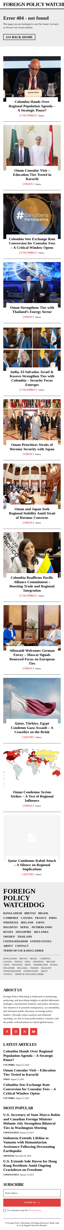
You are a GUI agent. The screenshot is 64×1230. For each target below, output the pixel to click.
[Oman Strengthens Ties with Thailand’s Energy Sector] (32, 285)
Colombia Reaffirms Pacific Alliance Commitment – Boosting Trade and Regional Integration (32, 584)
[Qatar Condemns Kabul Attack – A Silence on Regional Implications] (32, 838)
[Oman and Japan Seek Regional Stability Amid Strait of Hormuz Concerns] (32, 486)
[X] (24, 1031)
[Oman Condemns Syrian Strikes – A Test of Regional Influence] (32, 769)
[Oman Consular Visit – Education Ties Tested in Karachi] (32, 147)
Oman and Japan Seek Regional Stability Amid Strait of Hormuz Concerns (32, 513)
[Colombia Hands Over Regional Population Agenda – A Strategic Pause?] (32, 79)
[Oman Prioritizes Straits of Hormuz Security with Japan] (32, 422)
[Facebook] (7, 1031)
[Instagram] (15, 1031)
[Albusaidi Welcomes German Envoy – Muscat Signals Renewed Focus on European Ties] (32, 628)
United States (11, 1132)
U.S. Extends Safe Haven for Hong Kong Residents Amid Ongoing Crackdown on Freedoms (30, 1165)
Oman (28, 184)
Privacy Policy (34, 1210)
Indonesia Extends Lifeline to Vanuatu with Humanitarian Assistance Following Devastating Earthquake (29, 1144)
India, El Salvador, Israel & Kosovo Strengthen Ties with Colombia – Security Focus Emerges (32, 378)
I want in (30, 1202)
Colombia (28, 115)
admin (41, 115)
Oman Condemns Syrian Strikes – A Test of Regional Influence (32, 796)
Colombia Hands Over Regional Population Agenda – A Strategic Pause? (32, 106)
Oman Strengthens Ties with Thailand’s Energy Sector (32, 309)
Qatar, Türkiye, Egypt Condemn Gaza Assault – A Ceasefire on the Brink (32, 727)
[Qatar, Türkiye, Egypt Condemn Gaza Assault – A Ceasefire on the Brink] (32, 700)
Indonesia (8, 1156)
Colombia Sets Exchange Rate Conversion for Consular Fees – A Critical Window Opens (32, 243)
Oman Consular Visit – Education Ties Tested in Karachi (32, 174)
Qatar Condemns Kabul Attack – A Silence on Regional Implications (32, 865)
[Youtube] (33, 1031)
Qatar (28, 737)
